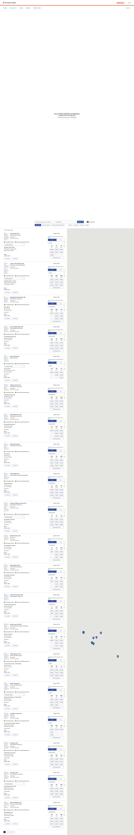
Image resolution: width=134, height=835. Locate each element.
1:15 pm (61, 345)
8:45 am (61, 433)
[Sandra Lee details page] (6, 627)
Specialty (82, 225)
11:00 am (51, 252)
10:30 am (56, 318)
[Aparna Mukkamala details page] (6, 329)
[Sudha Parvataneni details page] (6, 597)
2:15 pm (51, 699)
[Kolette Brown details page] (6, 538)
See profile (15, 258)
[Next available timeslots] (64, 246)
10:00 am (56, 430)
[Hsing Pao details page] (6, 745)
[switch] (90, 222)
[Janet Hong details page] (6, 236)
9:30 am (51, 282)
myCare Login (120, 2)
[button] (14, 245)
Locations (21, 7)
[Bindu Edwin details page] (6, 567)
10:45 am (51, 249)
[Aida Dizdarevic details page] (6, 417)
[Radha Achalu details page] (6, 446)
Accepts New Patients (46, 225)
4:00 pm (51, 793)
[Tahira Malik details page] (6, 476)
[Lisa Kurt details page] (6, 775)
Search (128, 7)
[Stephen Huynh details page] (6, 387)
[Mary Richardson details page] (6, 358)
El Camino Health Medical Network (58, 225)
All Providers (38, 225)
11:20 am (51, 495)
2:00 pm (61, 318)
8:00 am (56, 249)
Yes (60, 239)
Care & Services (12, 7)
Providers (5, 7)
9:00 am (61, 279)
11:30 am (51, 430)
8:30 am (51, 342)
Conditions (28, 7)
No (52, 239)
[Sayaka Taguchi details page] (6, 805)
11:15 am (51, 254)
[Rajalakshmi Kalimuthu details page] (6, 299)
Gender (87, 225)
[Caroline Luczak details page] (6, 716)
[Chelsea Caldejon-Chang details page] (6, 507)
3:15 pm (56, 702)
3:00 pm (51, 675)
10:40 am (51, 492)
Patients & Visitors (36, 7)
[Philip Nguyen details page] (6, 656)
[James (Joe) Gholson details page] (6, 268)
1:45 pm (61, 315)
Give (129, 2)
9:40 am (61, 489)
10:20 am (51, 489)
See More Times (57, 257)
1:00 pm (61, 342)
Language (76, 225)
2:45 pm (51, 704)
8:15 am (56, 252)
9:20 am (56, 495)
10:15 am (56, 348)
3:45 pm (51, 406)
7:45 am (56, 758)
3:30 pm (51, 313)
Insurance (70, 225)
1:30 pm (61, 313)
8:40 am (56, 489)
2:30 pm (51, 524)
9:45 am (51, 284)
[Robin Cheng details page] (6, 686)
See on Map (7, 258)
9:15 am (51, 279)
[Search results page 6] (14, 832)
